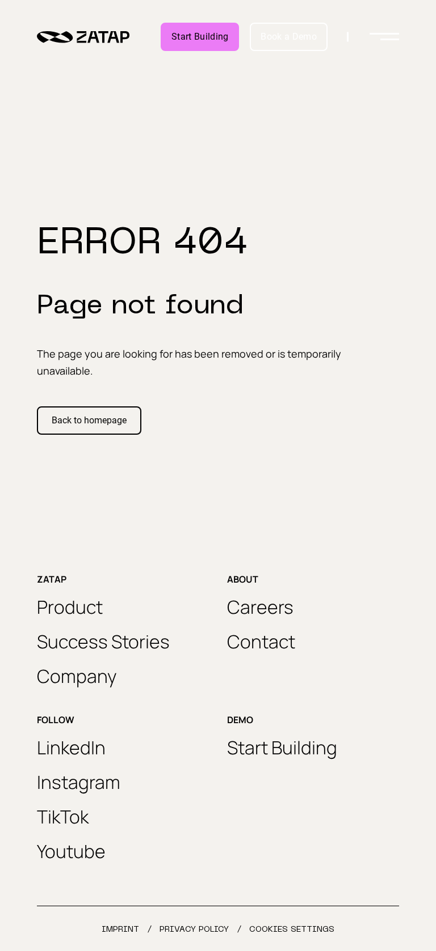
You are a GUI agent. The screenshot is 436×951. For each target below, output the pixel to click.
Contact (261, 641)
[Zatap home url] (83, 37)
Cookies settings (291, 929)
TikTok (63, 816)
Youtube (71, 851)
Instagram (78, 782)
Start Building (199, 36)
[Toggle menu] (384, 36)
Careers (260, 607)
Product (70, 607)
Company (77, 676)
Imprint (120, 929)
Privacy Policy (194, 929)
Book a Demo (289, 36)
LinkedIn (71, 747)
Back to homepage (89, 420)
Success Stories (103, 641)
